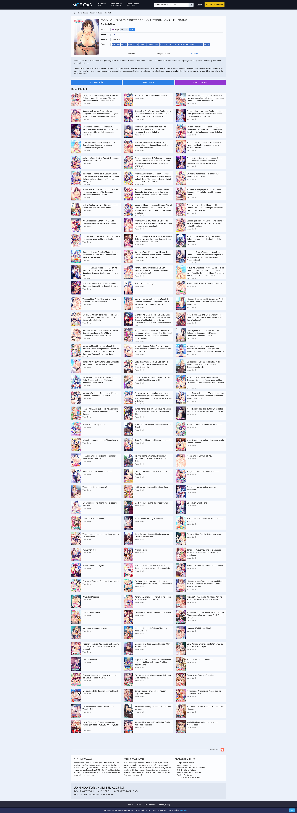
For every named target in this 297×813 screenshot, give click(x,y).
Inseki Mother (133, 44)
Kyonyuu (143, 44)
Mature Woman (165, 44)
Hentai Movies (116, 5)
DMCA (138, 805)
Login (199, 5)
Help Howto (148, 82)
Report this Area (200, 82)
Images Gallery (163, 54)
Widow (206, 44)
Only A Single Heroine (180, 44)
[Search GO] (191, 5)
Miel (113, 35)
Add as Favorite (96, 82)
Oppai (192, 44)
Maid (156, 44)
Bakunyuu (116, 44)
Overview (131, 54)
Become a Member (214, 4)
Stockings (199, 44)
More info (183, 810)
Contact (130, 805)
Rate (132, 30)
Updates (102, 5)
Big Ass (124, 44)
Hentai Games (133, 5)
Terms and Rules (150, 805)
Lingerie (150, 44)
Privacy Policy (164, 805)
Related (194, 54)
